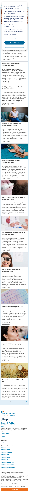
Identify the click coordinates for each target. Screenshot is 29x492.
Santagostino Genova (5, 449)
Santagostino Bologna (5, 457)
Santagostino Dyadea (5, 466)
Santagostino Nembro (5, 454)
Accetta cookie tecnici (14, 46)
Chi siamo (3, 427)
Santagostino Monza (5, 451)
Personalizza (14, 38)
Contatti (3, 436)
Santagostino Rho (4, 459)
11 (16, 401)
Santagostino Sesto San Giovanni (8, 467)
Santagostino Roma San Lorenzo (8, 462)
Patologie (3, 442)
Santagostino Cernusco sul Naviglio (8, 461)
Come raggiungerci (5, 433)
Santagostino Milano (5, 447)
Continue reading (6, 59)
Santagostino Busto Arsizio (6, 452)
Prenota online (14, 489)
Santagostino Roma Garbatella (7, 464)
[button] (27, 3)
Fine (26, 401)
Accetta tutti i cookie (14, 42)
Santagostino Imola (5, 456)
